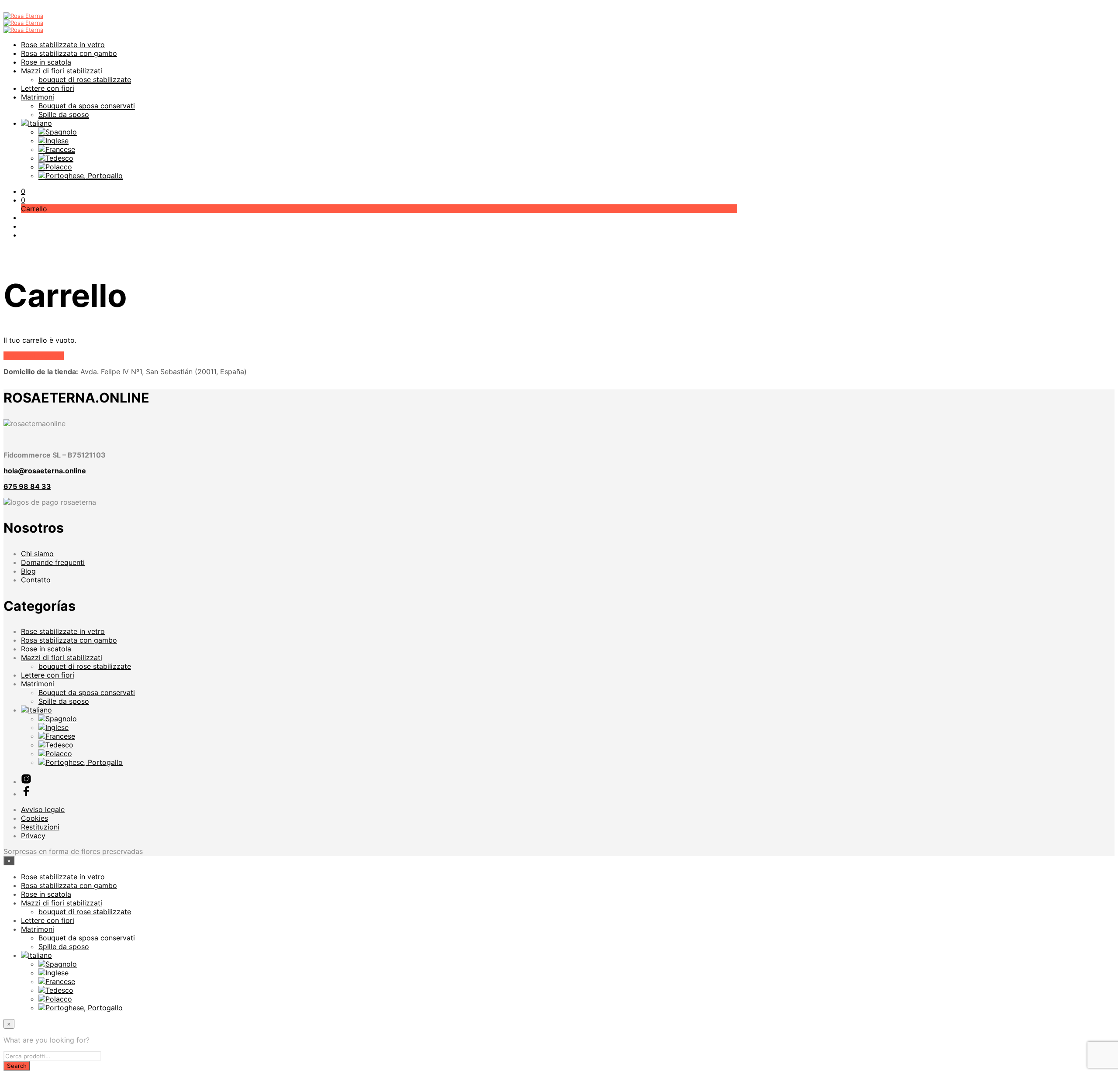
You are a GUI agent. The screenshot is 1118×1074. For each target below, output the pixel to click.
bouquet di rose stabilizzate (84, 79)
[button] (23, 191)
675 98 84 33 (27, 486)
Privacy (33, 835)
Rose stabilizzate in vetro (63, 44)
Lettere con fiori (47, 88)
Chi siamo (37, 553)
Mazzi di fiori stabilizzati (61, 70)
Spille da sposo (63, 114)
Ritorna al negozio (33, 355)
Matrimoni (37, 97)
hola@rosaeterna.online (44, 470)
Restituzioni (40, 827)
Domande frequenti (53, 562)
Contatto (36, 579)
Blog (28, 571)
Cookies (34, 818)
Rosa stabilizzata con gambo (69, 53)
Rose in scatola (46, 62)
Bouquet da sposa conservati (86, 105)
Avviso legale (43, 809)
